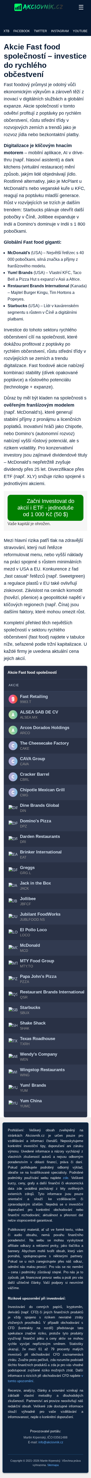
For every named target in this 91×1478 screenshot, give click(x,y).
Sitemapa (53, 1465)
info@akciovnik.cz (50, 1442)
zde (65, 1178)
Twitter (40, 31)
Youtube (80, 31)
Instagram (60, 31)
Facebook (21, 31)
